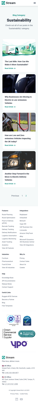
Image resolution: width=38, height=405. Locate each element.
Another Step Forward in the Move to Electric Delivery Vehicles (17, 177)
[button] (34, 3)
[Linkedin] (16, 399)
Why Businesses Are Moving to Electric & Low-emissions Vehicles (18, 100)
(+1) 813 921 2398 (11, 384)
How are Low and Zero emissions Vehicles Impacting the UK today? (18, 138)
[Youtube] (21, 399)
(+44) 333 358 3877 (12, 373)
